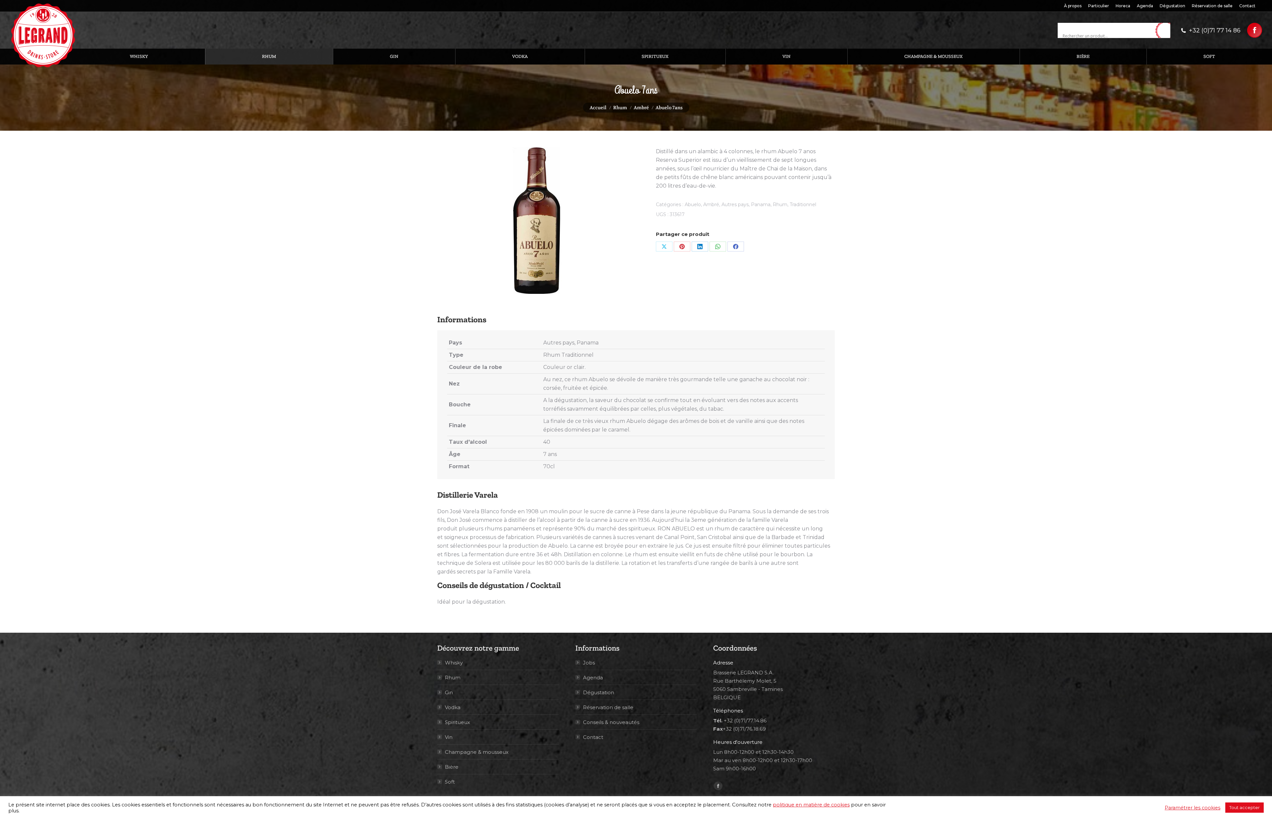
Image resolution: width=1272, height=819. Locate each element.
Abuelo (693, 204)
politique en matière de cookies (811, 805)
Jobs (589, 663)
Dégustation (598, 692)
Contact (593, 737)
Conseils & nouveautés (611, 722)
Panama (760, 204)
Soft (450, 782)
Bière (451, 767)
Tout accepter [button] (1244, 807)
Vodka (452, 707)
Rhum (780, 204)
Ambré (711, 204)
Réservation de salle (608, 707)
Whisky (454, 663)
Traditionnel (803, 204)
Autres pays (735, 204)
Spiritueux (457, 722)
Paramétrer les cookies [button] (1192, 808)
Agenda (593, 677)
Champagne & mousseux (476, 752)
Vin (448, 737)
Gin (449, 692)
